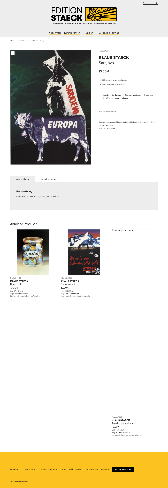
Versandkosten (121, 80)
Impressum (15, 470)
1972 (120, 417)
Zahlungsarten (75, 470)
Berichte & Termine (109, 33)
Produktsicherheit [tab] (49, 179)
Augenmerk (55, 33)
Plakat (24, 41)
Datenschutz (29, 470)
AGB (64, 470)
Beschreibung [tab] (22, 179)
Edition (89, 33)
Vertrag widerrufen (123, 470)
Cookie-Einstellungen (48, 470)
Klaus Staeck (34, 41)
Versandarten (91, 470)
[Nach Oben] (165, 481)
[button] (13, 53)
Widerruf (105, 470)
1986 (19, 278)
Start (12, 41)
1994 (107, 51)
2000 (70, 278)
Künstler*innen (72, 33)
